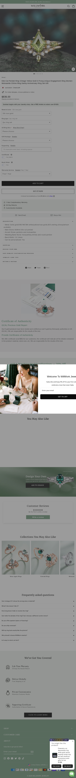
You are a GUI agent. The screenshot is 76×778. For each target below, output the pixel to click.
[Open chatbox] (71, 774)
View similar (56, 766)
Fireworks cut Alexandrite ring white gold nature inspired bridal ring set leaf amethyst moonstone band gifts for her (64, 754)
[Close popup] (73, 741)
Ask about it (67, 766)
